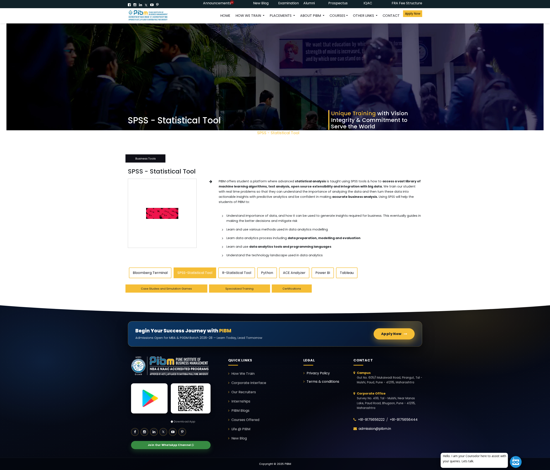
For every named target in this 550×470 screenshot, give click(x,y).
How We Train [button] (248, 15)
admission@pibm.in (375, 428)
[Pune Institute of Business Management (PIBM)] (151, 16)
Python (267, 272)
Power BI (322, 272)
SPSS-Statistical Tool (194, 272)
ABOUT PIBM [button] (311, 15)
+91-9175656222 (371, 419)
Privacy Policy (318, 373)
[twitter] (146, 4)
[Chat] (516, 462)
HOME (225, 15)
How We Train (152, 132)
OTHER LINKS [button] (364, 15)
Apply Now (412, 13)
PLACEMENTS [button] (281, 15)
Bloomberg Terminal (150, 272)
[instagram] (134, 4)
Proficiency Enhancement (195, 132)
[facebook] (129, 4)
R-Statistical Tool (236, 272)
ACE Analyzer (294, 272)
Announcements (217, 3)
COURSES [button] (337, 15)
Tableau (347, 272)
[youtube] (152, 4)
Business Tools (238, 132)
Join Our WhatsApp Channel (170, 445)
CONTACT (391, 15)
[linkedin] (140, 4)
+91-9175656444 (404, 419)
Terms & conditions (323, 381)
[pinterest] (157, 4)
